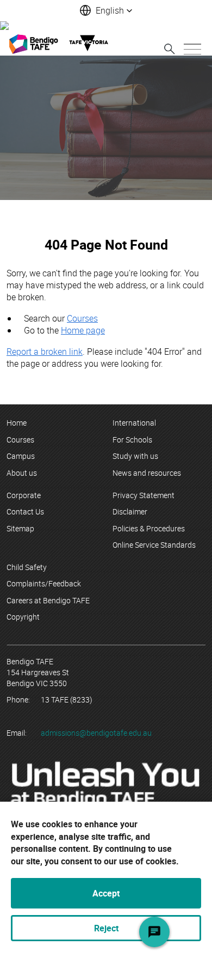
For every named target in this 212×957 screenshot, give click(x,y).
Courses (82, 318)
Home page (83, 330)
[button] (106, 10)
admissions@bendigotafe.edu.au (96, 733)
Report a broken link (45, 352)
